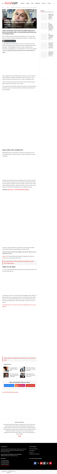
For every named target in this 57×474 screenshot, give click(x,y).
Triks (32, 3)
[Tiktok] (44, 463)
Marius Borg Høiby (14, 392)
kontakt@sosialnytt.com (5, 465)
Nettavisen (4, 256)
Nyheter (22, 3)
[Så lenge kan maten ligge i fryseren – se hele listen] (44, 54)
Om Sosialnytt (4, 446)
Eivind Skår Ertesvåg (9, 26)
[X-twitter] (38, 463)
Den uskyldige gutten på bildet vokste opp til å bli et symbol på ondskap (50, 26)
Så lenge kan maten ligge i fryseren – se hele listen (50, 53)
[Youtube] (41, 463)
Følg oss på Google (30, 385)
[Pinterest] (50, 463)
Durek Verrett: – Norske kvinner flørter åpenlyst (18, 189)
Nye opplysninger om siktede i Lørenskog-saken (14, 369)
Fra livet (44, 3)
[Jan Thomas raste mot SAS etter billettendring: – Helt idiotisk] (6, 375)
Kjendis (27, 3)
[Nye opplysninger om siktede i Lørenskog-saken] (6, 369)
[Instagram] (47, 463)
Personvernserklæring (33, 448)
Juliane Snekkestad (6, 392)
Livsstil (49, 3)
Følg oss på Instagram (20, 385)
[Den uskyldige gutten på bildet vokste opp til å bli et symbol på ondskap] (44, 26)
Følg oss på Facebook (9, 385)
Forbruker (37, 3)
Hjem (3, 7)
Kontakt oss (31, 452)
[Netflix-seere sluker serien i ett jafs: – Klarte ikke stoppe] (44, 17)
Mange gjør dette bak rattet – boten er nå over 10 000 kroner (30, 375)
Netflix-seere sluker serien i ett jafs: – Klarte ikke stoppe (50, 16)
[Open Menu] (2, 3)
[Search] (54, 3)
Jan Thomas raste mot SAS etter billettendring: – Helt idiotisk (14, 375)
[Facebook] (35, 463)
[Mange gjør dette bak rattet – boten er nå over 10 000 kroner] (22, 375)
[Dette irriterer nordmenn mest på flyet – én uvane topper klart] (22, 369)
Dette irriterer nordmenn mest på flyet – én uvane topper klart (30, 369)
